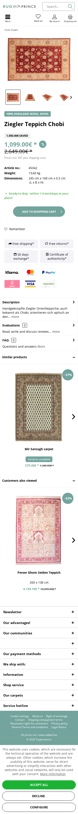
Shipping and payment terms (45, 720)
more (15, 317)
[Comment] (39, 130)
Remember (16, 229)
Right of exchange (57, 716)
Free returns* (58, 244)
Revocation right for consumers (29, 723)
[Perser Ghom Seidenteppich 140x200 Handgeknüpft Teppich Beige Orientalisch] (39, 530)
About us (37, 716)
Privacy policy (59, 723)
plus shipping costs (34, 158)
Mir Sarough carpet (39, 449)
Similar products (14, 357)
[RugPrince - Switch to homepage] (19, 6)
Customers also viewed (19, 480)
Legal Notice (58, 727)
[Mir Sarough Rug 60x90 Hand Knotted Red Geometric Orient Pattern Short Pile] (39, 407)
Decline (38, 796)
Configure (39, 807)
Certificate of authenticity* (57, 256)
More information (53, 774)
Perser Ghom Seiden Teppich (39, 572)
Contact (20, 720)
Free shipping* (22, 244)
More (41, 346)
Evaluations (11, 325)
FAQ (8, 340)
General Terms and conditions (30, 727)
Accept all (39, 785)
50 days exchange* (21, 256)
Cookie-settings (19, 716)
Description (11, 302)
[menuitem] (70, 18)
